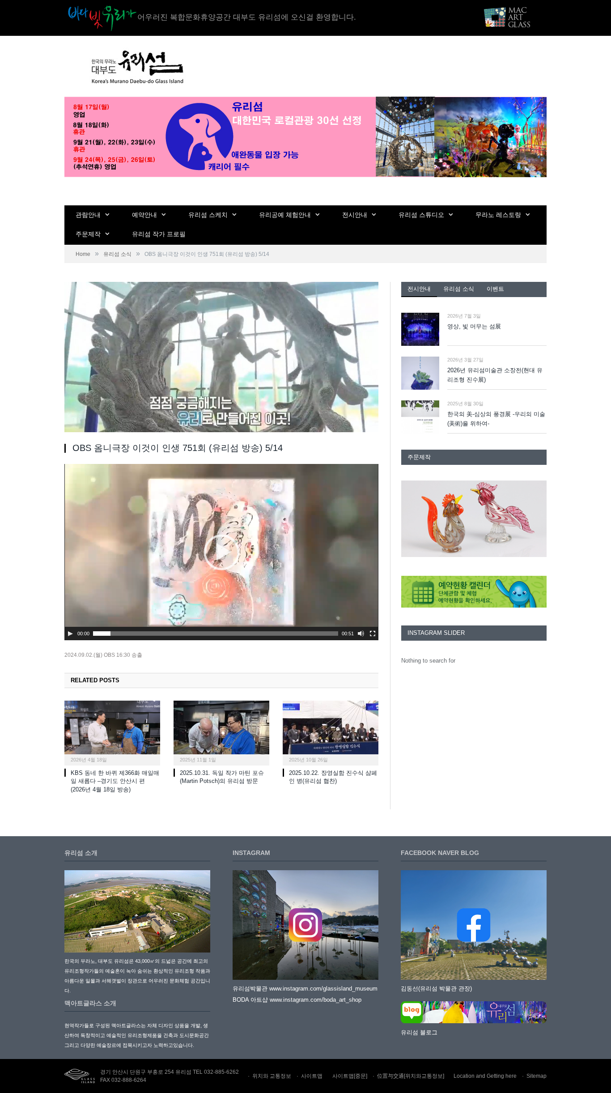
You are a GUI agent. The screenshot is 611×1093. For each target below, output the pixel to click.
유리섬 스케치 (208, 214)
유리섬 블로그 (419, 1032)
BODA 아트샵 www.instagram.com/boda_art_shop (297, 999)
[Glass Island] (136, 66)
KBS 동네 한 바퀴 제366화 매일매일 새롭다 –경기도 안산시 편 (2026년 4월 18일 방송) (115, 781)
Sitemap (536, 1076)
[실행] (70, 633)
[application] (221, 552)
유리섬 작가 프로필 (159, 234)
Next (536, 519)
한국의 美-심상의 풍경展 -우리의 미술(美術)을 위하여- (496, 419)
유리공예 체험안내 (285, 214)
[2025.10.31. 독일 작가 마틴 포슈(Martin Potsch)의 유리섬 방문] (221, 732)
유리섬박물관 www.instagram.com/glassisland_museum (305, 988)
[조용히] (361, 633)
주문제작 (88, 234)
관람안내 (88, 214)
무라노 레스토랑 (498, 214)
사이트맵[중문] (349, 1076)
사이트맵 (311, 1076)
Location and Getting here (485, 1076)
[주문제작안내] (474, 519)
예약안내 (144, 214)
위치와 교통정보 (271, 1076)
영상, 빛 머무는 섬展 (474, 326)
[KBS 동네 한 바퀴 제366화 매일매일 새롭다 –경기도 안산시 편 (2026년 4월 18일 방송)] (112, 732)
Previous (411, 519)
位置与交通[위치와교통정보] (410, 1076)
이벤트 (495, 288)
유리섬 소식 (458, 288)
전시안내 (354, 214)
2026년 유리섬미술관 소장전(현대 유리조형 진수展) (495, 375)
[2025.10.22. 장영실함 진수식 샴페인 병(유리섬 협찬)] (330, 732)
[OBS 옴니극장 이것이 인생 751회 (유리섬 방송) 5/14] (221, 358)
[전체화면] (372, 633)
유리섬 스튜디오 (421, 214)
